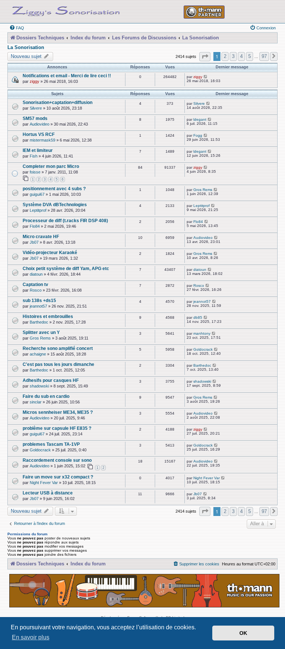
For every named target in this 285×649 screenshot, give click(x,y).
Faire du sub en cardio (46, 396)
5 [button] (249, 56)
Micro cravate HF (41, 236)
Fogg (197, 135)
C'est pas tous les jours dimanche (58, 364)
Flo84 (35, 226)
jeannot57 (38, 306)
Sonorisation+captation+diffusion (57, 102)
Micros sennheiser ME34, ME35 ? (58, 412)
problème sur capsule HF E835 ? (57, 428)
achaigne (38, 354)
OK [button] (243, 633)
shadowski (39, 386)
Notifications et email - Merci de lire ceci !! (67, 75)
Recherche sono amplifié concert (58, 348)
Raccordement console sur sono (57, 460)
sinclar (36, 402)
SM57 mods (35, 118)
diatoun (36, 274)
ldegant (199, 119)
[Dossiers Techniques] (66, 9)
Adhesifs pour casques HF (51, 380)
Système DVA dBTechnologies (55, 204)
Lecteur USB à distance (48, 492)
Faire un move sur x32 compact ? (58, 476)
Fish (33, 156)
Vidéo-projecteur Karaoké (50, 252)
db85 (197, 317)
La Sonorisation (25, 47)
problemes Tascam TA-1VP (51, 444)
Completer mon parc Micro (51, 166)
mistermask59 (42, 140)
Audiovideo (39, 124)
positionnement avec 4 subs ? (54, 188)
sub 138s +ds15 (39, 300)
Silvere (36, 108)
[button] (204, 56)
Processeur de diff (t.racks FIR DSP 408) (65, 220)
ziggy (34, 81)
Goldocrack (203, 349)
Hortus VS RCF (39, 134)
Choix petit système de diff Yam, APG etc (66, 268)
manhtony (201, 333)
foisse (35, 172)
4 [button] (241, 56)
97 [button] (264, 56)
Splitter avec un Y (41, 332)
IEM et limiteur (38, 150)
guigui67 (37, 194)
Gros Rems (202, 190)
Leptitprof (38, 210)
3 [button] (233, 56)
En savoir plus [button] (30, 637)
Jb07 (34, 242)
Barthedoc (39, 322)
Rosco (36, 290)
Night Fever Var (44, 482)
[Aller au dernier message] (205, 77)
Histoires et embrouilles (48, 316)
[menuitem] (16, 27)
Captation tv (35, 284)
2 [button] (225, 56)
